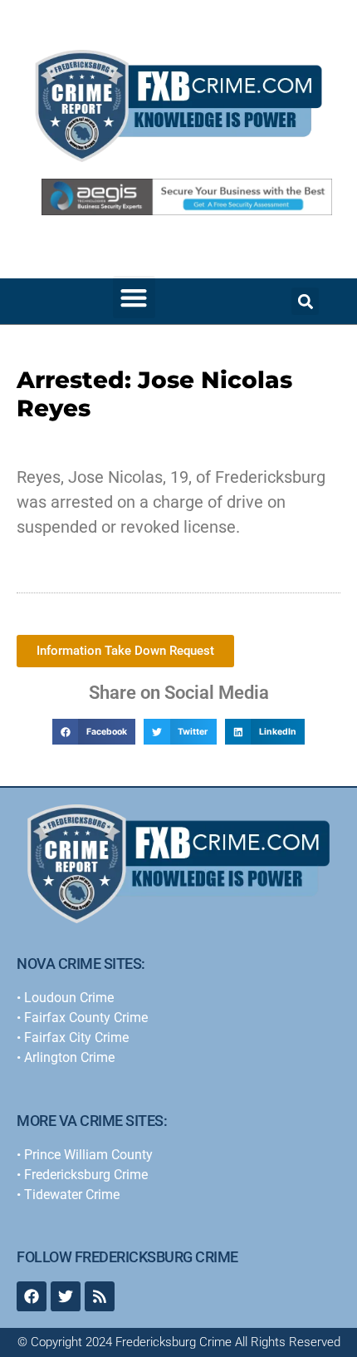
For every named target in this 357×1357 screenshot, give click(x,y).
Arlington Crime (69, 1057)
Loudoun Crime (69, 997)
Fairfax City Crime (76, 1037)
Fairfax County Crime (86, 1017)
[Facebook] (31, 1296)
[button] (134, 297)
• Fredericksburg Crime (82, 1174)
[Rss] (100, 1296)
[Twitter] (66, 1296)
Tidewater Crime (72, 1194)
